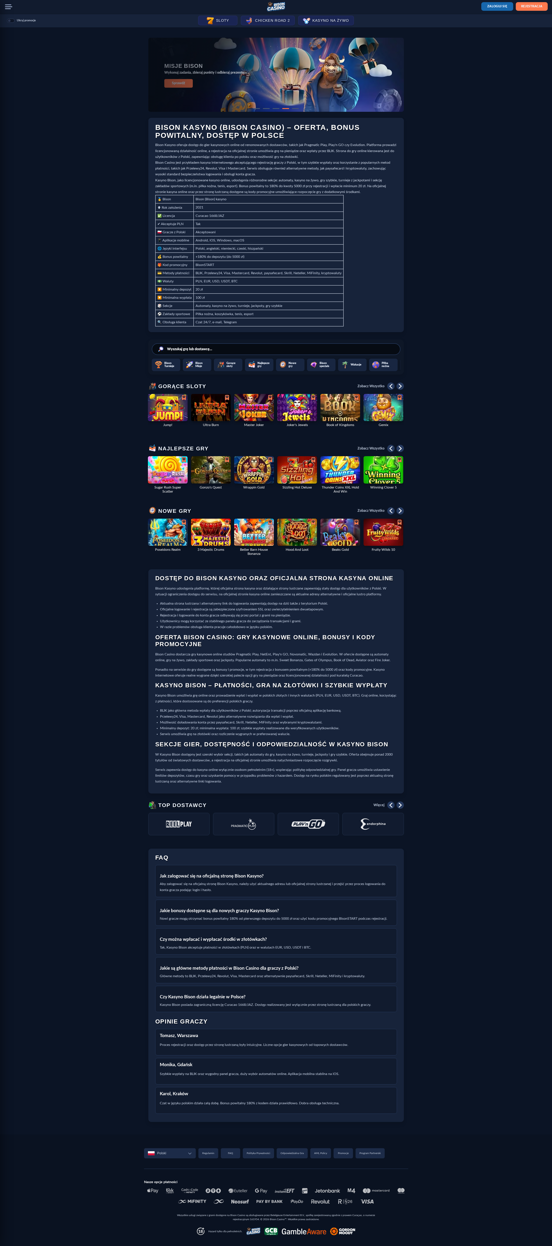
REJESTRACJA (531, 6)
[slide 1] (256, 108)
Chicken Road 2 (272, 21)
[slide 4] (285, 108)
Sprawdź (178, 83)
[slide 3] (276, 108)
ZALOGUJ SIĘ (497, 6)
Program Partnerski (370, 1153)
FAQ (230, 1153)
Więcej (378, 805)
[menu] (8, 7)
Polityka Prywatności (258, 1153)
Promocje (343, 1153)
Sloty (222, 21)
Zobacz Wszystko (371, 386)
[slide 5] (295, 108)
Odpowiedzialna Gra (292, 1153)
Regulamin (208, 1153)
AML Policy (320, 1153)
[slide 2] (266, 108)
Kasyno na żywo (330, 21)
